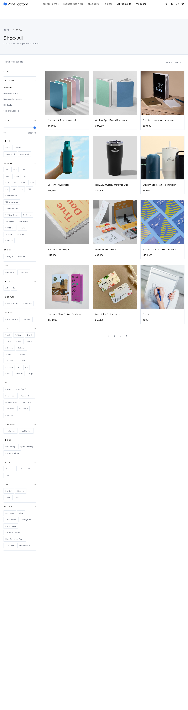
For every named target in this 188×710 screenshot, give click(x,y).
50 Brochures (11, 195)
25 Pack (20, 234)
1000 (7, 176)
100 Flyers (9, 221)
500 (23, 170)
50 (25, 176)
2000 (16, 176)
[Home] (16, 4)
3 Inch (8, 341)
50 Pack (9, 241)
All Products (9, 87)
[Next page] (133, 336)
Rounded (22, 256)
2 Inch (30, 335)
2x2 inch (9, 348)
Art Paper (9, 513)
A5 (19, 367)
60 (14, 189)
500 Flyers (10, 228)
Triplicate (23, 272)
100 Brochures (11, 202)
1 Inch (7, 335)
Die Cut (8, 491)
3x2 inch (9, 367)
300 (15, 170)
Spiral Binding (26, 446)
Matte (18, 147)
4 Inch (18, 341)
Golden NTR (24, 545)
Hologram (26, 519)
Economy (23, 409)
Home (6, 30)
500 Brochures (11, 215)
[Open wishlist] (177, 4)
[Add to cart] (85, 81)
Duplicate (9, 272)
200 (32, 182)
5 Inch (29, 341)
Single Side (10, 431)
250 (7, 182)
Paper (8, 389)
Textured (27, 319)
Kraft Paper (10, 526)
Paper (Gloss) (27, 396)
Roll (17, 497)
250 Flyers (23, 221)
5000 (23, 182)
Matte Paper (11, 402)
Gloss (8, 147)
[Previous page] (97, 336)
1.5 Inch (18, 335)
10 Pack (8, 234)
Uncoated (24, 154)
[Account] (171, 4)
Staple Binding (12, 453)
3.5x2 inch (22, 354)
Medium (19, 374)
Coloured (27, 303)
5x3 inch (21, 361)
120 (21, 189)
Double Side (26, 431)
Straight (9, 256)
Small (8, 374)
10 (6, 469)
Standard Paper (12, 532)
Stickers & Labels (11, 111)
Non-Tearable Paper (14, 539)
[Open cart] (182, 4)
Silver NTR (9, 545)
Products (141, 4)
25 (15, 182)
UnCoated (10, 154)
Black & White (11, 303)
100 (6, 170)
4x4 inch (9, 354)
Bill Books (8, 105)
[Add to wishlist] (85, 75)
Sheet (8, 497)
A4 (6, 288)
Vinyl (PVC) (21, 389)
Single (22, 228)
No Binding (10, 446)
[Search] (165, 4)
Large (30, 374)
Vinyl (21, 513)
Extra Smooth (11, 319)
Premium (9, 415)
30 (6, 189)
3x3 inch (21, 348)
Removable (10, 396)
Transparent (11, 519)
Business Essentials (13, 99)
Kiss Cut (21, 491)
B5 (14, 288)
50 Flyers (27, 215)
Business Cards (11, 93)
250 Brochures (11, 208)
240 (29, 189)
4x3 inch (9, 361)
